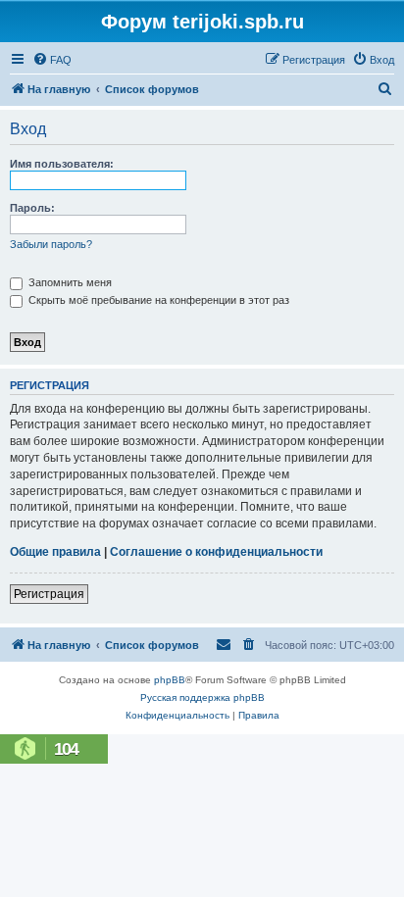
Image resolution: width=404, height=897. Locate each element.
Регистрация (49, 594)
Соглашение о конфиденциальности (216, 552)
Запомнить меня (68, 282)
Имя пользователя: (62, 164)
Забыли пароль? (51, 244)
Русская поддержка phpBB (202, 697)
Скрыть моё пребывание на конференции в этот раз (157, 300)
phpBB (169, 679)
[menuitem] (52, 60)
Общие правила (55, 552)
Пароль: (32, 208)
